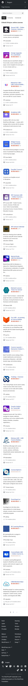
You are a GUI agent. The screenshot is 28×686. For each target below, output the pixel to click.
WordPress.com (7, 647)
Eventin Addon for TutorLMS (16, 407)
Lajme (3, 623)
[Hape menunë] (25, 2)
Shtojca (17, 626)
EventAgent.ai (15, 499)
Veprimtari (17, 637)
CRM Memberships (17, 582)
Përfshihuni (18, 634)
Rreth (3, 621)
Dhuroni (18, 639)
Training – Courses (17, 377)
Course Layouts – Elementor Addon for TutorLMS (18, 348)
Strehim (4, 626)
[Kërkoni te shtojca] (22, 13)
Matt (4, 650)
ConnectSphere (16, 470)
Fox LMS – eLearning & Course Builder (17, 318)
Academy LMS (15, 112)
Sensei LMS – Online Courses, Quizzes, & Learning (17, 28)
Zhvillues (4, 639)
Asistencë (4, 637)
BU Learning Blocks (17, 526)
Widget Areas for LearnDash (15, 142)
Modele (17, 629)
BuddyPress (6, 655)
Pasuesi (17, 612)
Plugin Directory (6, 7)
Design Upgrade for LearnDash (16, 54)
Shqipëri (7, 662)
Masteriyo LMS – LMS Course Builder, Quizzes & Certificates (17, 83)
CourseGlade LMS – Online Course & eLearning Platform (17, 553)
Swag (17, 642)
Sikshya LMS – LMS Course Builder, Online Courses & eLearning (17, 439)
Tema (16, 623)
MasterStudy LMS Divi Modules (17, 257)
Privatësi (4, 629)
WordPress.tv (6, 642)
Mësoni (4, 634)
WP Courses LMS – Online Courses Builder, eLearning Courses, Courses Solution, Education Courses (17, 196)
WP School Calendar (17, 227)
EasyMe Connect (16, 169)
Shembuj (17, 621)
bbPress (5, 653)
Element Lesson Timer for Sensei (16, 289)
